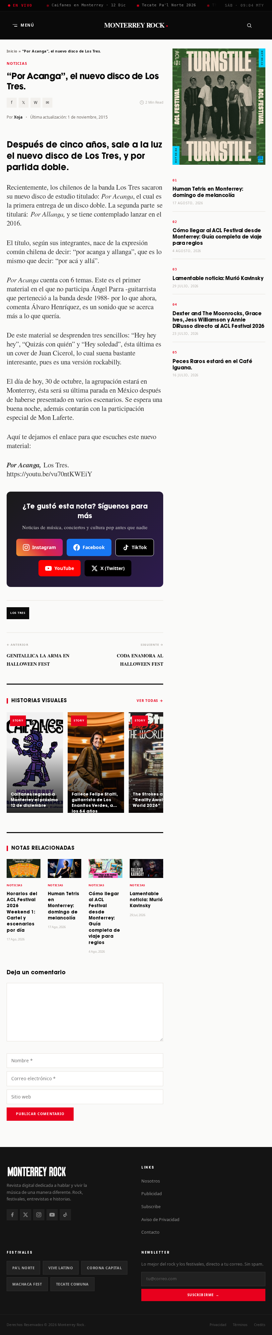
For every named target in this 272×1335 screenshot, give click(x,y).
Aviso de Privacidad (160, 1219)
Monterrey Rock (136, 25)
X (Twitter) (113, 568)
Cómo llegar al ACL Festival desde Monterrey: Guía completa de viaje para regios (104, 918)
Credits (259, 1324)
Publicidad (151, 1193)
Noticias (17, 63)
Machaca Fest (27, 1284)
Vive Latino (60, 1267)
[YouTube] (52, 1214)
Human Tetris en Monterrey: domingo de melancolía (63, 906)
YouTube (64, 568)
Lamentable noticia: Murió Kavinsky (146, 900)
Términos (240, 1324)
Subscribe (151, 1206)
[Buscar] (249, 25)
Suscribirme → (203, 1294)
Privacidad (218, 1324)
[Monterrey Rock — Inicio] (69, 1171)
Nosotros (150, 1181)
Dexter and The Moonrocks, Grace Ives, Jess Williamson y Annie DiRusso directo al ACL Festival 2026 (218, 320)
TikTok (139, 547)
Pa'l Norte (23, 1267)
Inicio (12, 50)
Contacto (150, 1232)
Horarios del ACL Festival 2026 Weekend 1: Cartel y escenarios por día (22, 912)
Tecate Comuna (72, 1284)
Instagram (44, 547)
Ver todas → (150, 700)
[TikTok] (65, 1214)
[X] (25, 1214)
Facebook (94, 547)
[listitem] (35, 762)
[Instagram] (38, 1214)
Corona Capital (104, 1267)
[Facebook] (12, 1214)
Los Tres (18, 613)
